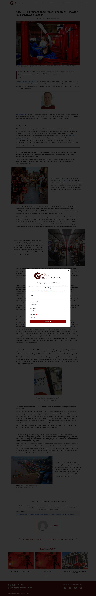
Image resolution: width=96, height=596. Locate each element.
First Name (33, 302)
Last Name (33, 308)
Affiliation (33, 315)
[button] (68, 270)
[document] (48, 298)
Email (31, 295)
